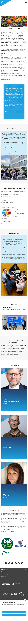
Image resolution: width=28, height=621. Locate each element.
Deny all (14, 615)
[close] (25, 600)
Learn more (4, 608)
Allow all (14, 612)
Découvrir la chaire (5, 79)
